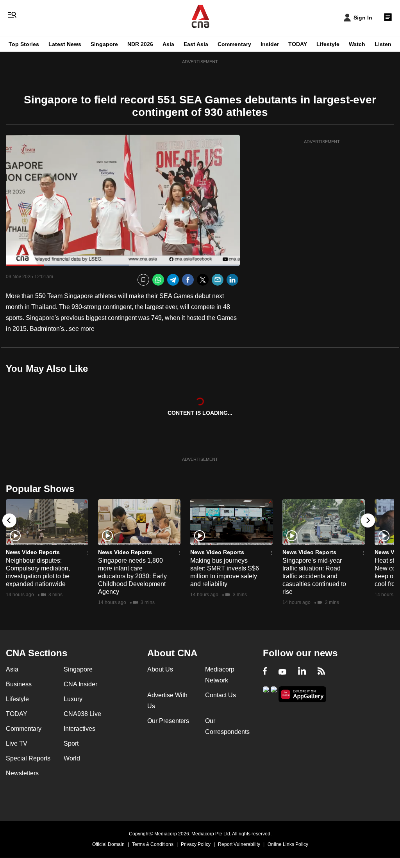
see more (82, 328)
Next (368, 520)
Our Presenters (168, 721)
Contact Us (220, 695)
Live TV (16, 743)
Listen (383, 44)
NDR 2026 (140, 44)
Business (19, 684)
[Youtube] (282, 672)
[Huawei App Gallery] (302, 694)
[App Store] (274, 693)
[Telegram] (173, 280)
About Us (160, 669)
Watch (357, 44)
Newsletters (22, 773)
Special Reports (28, 758)
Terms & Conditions (152, 844)
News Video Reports (33, 552)
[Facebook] (188, 280)
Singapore (104, 44)
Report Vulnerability (239, 844)
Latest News (64, 44)
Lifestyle (327, 44)
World (72, 758)
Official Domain (108, 844)
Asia (168, 44)
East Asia (196, 44)
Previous (9, 520)
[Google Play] (266, 693)
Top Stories (24, 44)
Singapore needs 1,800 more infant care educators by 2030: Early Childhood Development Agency (132, 576)
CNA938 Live (82, 714)
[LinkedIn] (232, 280)
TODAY (297, 44)
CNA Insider (80, 684)
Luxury (73, 699)
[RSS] (321, 672)
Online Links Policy (288, 844)
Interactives (79, 728)
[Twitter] (203, 280)
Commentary (234, 44)
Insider (270, 44)
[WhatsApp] (158, 280)
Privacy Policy (196, 844)
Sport (71, 743)
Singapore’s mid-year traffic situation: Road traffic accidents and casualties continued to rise (314, 576)
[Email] (217, 280)
